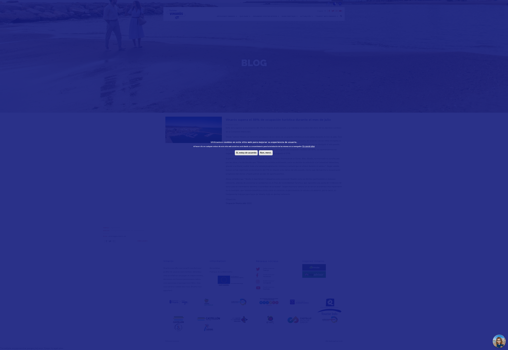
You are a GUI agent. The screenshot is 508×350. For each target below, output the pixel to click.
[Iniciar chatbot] (499, 341)
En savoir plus (308, 146)
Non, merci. (265, 153)
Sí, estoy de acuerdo (246, 153)
